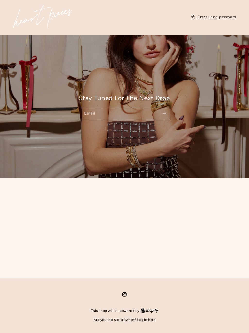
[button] (213, 17)
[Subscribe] (164, 113)
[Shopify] (149, 311)
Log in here (146, 320)
